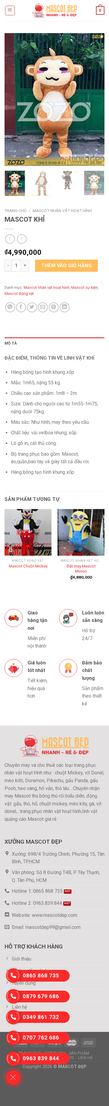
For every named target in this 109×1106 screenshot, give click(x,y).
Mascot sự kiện (84, 287)
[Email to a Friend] (43, 307)
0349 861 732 (41, 1017)
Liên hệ (85, 1058)
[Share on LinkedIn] (65, 307)
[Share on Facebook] (21, 307)
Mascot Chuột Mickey (28, 566)
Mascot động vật (19, 293)
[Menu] (10, 10)
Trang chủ (16, 210)
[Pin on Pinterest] (54, 307)
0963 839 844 (41, 1058)
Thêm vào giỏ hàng (66, 265)
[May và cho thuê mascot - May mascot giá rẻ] (54, 10)
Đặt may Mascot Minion (81, 569)
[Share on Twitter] (32, 307)
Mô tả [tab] (11, 343)
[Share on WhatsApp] (10, 307)
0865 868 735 (41, 975)
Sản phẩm (79, 1053)
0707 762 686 (41, 1037)
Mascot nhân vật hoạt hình (62, 210)
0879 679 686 (41, 996)
